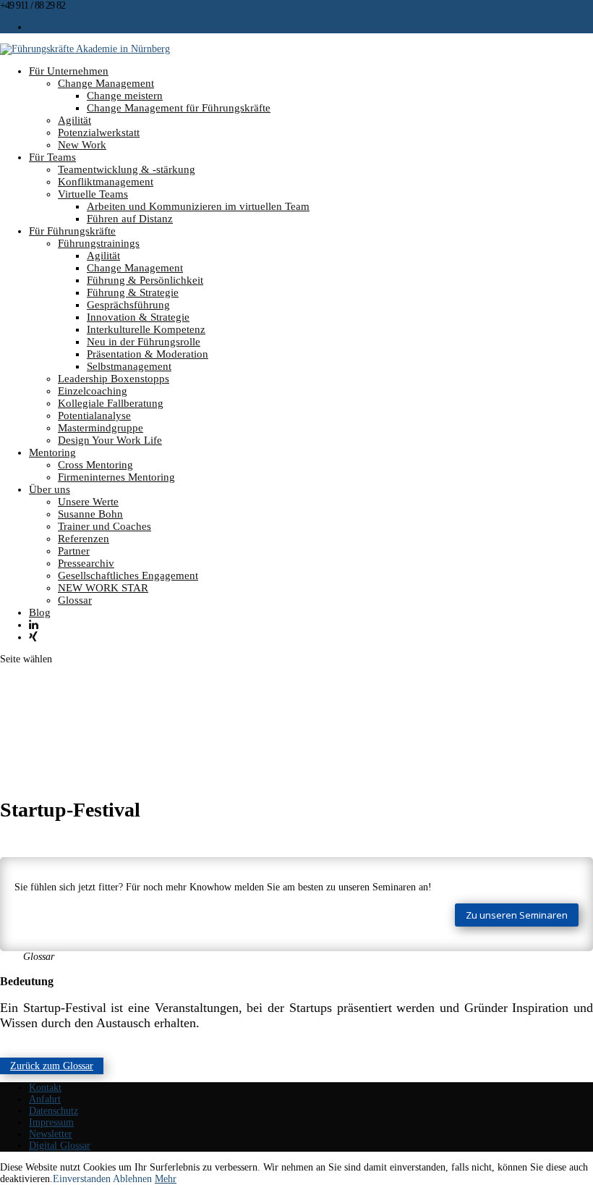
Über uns (49, 489)
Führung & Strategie (133, 292)
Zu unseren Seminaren (517, 915)
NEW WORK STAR (103, 588)
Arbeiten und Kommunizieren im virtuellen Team (198, 206)
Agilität (74, 120)
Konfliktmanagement (105, 181)
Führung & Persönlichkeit (145, 280)
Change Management (106, 83)
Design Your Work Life (110, 440)
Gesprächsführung (128, 305)
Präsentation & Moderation (147, 354)
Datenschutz (53, 1110)
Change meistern (125, 95)
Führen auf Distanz (130, 218)
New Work (82, 145)
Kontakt (42, 27)
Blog (40, 612)
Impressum (51, 1122)
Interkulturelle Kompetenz (146, 329)
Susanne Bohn (90, 514)
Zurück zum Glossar (51, 1065)
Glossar (75, 600)
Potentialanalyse (94, 415)
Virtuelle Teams (93, 194)
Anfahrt (45, 1099)
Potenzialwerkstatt (99, 132)
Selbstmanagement (129, 366)
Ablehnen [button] (132, 1178)
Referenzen (83, 538)
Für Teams (52, 157)
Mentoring (52, 452)
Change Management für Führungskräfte (178, 108)
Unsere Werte (88, 501)
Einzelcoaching (92, 391)
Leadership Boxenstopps (113, 378)
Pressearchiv (86, 563)
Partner (74, 551)
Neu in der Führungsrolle (143, 341)
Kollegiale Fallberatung (110, 403)
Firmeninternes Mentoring (116, 477)
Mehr (165, 1178)
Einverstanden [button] (82, 1178)
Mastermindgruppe (100, 428)
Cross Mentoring (95, 465)
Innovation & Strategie (138, 317)
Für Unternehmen (68, 71)
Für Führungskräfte (72, 231)
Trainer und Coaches (104, 526)
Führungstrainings (99, 243)
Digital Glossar (59, 1145)
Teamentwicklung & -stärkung (126, 169)
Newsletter (50, 1134)
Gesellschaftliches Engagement (128, 575)
